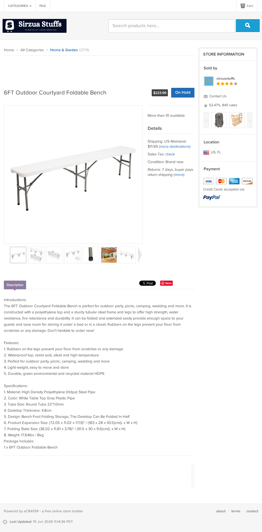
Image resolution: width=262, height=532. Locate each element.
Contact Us (217, 96)
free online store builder (64, 511)
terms (236, 511)
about (220, 511)
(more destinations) (175, 146)
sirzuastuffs (225, 78)
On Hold (182, 92)
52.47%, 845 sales (222, 105)
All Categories (32, 50)
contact (252, 511)
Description (15, 285)
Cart (249, 6)
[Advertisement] (97, 69)
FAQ (42, 6)
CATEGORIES (18, 6)
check (170, 154)
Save (168, 283)
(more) (179, 175)
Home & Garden (64, 50)
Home (9, 50)
